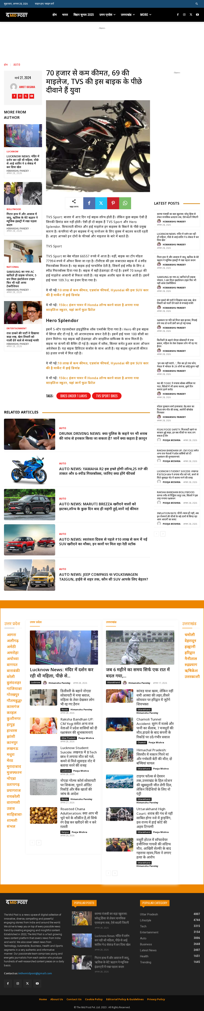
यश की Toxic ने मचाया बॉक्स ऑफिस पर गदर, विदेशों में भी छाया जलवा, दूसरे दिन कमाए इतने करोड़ (176, 386)
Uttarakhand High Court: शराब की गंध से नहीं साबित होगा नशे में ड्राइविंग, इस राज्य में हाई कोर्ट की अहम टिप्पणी (154, 818)
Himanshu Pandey (18, 171)
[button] (197, 4)
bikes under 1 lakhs (73, 395)
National (13, 267)
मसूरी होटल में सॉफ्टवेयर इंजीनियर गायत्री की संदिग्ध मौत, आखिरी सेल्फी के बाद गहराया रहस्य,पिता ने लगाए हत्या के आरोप (153, 849)
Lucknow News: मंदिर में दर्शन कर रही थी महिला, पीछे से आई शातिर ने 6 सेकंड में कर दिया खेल (23, 162)
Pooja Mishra (171, 440)
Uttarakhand (113, 682)
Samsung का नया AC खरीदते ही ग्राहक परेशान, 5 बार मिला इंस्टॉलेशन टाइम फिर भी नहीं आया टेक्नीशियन (21, 279)
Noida (65, 709)
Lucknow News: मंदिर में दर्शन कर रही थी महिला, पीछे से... (61, 673)
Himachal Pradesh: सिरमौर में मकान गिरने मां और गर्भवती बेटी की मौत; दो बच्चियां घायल (154, 757)
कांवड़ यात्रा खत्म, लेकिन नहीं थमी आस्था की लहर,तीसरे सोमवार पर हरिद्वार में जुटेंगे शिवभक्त (154, 698)
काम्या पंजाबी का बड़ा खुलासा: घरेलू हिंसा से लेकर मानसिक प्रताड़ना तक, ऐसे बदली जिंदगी (177, 216)
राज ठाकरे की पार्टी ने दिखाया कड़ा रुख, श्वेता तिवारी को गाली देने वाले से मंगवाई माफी (23, 337)
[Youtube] (197, 15)
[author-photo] (159, 221)
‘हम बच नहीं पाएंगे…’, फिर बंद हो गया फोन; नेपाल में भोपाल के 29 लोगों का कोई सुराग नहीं (178, 365)
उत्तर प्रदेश (36, 622)
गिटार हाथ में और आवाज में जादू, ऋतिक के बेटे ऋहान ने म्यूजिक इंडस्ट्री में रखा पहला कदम (22, 219)
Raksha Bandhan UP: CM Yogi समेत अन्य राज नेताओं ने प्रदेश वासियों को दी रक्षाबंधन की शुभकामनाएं (178, 454)
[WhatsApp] (125, 203)
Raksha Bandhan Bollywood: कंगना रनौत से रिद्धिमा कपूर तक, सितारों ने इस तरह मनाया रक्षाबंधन (177, 495)
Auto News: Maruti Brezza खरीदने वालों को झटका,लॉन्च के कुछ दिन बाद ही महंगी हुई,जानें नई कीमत (98, 506)
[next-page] (162, 533)
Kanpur (65, 832)
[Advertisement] (102, 39)
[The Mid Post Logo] (21, 15)
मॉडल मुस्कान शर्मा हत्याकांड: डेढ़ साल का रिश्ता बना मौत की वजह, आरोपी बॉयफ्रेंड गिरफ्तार (175, 409)
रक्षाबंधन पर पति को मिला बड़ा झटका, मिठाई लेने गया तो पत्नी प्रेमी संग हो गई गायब (177, 322)
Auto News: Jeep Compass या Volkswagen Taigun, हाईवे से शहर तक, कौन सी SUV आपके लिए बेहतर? (103, 577)
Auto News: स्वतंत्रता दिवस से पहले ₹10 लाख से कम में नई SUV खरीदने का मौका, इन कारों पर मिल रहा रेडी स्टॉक (103, 542)
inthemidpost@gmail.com (35, 973)
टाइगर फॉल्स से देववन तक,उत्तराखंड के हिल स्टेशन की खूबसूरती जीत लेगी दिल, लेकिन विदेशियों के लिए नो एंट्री (154, 785)
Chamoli (142, 742)
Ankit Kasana (27, 87)
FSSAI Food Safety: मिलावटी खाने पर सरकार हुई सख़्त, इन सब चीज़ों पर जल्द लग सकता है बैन (177, 433)
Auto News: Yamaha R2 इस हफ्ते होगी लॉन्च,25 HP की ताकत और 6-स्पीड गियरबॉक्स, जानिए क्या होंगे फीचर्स (103, 471)
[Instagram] (184, 15)
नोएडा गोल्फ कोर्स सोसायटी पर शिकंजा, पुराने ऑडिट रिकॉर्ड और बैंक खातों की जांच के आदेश (78, 787)
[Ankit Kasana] (14, 86)
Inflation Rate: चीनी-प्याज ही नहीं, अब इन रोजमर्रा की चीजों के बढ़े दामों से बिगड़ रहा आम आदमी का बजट (178, 516)
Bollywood (14, 209)
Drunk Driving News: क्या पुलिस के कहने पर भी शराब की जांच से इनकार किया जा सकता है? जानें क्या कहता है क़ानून (103, 436)
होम (6, 64)
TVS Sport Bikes (107, 395)
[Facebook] (178, 15)
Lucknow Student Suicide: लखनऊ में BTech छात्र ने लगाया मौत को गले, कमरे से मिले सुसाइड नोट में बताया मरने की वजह (177, 474)
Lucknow (12, 152)
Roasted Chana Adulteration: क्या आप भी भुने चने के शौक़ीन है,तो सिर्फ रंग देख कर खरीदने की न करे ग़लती (79, 818)
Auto (17, 64)
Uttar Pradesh (69, 738)
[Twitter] (191, 15)
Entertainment (17, 329)
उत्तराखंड (111, 622)
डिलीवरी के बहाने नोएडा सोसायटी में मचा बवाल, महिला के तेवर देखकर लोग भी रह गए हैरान (177, 343)
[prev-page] (156, 533)
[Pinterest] (113, 203)
